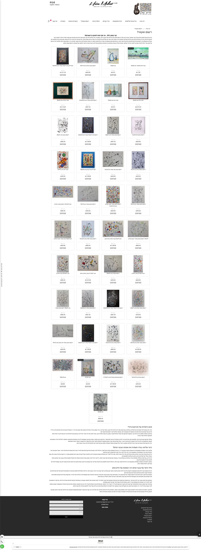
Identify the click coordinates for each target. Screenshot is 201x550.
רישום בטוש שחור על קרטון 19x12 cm (63, 343)
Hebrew (57, 5)
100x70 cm (63, 377)
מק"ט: (138, 70)
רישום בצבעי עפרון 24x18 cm (138, 343)
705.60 (139, 315)
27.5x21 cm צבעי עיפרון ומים (88, 273)
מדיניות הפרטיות (73, 547)
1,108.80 (88, 142)
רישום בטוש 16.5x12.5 (138, 135)
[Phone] (2, 541)
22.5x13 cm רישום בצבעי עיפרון (62, 204)
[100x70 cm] (62, 371)
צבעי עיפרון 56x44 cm (63, 100)
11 (111, 140)
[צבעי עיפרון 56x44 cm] (63, 99)
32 (86, 313)
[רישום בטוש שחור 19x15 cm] (138, 203)
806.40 (63, 142)
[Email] (2, 536)
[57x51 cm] (88, 376)
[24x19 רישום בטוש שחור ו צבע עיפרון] (138, 237)
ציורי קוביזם (106, 21)
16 (86, 174)
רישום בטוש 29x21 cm (63, 135)
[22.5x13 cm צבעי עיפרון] (138, 272)
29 (61, 278)
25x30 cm (100, 412)
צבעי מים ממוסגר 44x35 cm (138, 66)
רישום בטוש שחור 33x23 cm (88, 308)
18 (136, 209)
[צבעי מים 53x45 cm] (138, 99)
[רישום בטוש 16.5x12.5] (138, 134)
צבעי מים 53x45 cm (138, 100)
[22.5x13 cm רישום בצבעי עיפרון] (62, 197)
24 (86, 243)
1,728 (138, 72)
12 (86, 140)
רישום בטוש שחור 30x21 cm (113, 135)
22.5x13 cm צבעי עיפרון (138, 273)
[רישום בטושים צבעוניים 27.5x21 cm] (113, 374)
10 (136, 140)
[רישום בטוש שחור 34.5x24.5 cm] (88, 99)
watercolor (130, 48)
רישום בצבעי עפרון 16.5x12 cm (88, 239)
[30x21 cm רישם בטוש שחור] (63, 307)
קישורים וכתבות (72, 21)
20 (86, 209)
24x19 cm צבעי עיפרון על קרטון (113, 239)
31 (111, 313)
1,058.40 (138, 349)
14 (136, 174)
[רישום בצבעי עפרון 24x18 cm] (138, 341)
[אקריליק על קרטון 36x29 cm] (88, 168)
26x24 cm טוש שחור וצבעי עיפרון (63, 239)
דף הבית (142, 21)
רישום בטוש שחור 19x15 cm (138, 204)
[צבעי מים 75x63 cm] (113, 98)
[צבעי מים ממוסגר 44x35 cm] (138, 59)
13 (61, 140)
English (52, 5)
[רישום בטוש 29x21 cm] (63, 134)
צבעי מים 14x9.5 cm (62, 170)
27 (111, 278)
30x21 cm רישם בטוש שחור (62, 308)
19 (111, 209)
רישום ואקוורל (85, 21)
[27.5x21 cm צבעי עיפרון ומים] (88, 270)
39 (111, 382)
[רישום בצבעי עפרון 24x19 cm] (88, 63)
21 (61, 209)
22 (136, 243)
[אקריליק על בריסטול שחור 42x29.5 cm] (63, 64)
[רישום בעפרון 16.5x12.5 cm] (138, 168)
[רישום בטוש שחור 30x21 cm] (113, 134)
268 (99, 417)
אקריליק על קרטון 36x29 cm (88, 170)
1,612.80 (88, 280)
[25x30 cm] (100, 411)
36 (86, 347)
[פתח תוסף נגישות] (199, 534)
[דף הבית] (142, 9)
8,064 (63, 384)
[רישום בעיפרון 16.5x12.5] (138, 375)
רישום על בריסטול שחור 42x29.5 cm (88, 135)
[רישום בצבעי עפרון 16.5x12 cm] (88, 237)
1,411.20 (63, 72)
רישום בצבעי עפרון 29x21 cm (138, 308)
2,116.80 (63, 107)
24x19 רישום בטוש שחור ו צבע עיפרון (138, 239)
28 (86, 278)
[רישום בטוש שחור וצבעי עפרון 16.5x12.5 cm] (113, 203)
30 (136, 313)
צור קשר (54, 21)
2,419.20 (138, 107)
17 (61, 174)
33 (61, 313)
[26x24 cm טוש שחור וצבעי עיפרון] (62, 237)
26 (136, 278)
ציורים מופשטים (117, 21)
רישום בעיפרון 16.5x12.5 (138, 377)
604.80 (88, 72)
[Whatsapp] (2, 546)
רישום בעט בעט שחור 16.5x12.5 (113, 170)
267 (61, 382)
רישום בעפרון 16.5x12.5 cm (138, 170)
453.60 (139, 176)
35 (111, 347)
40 (86, 382)
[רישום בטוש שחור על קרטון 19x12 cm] (62, 337)
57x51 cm (88, 377)
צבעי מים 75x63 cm (113, 100)
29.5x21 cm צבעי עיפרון (62, 273)
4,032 (88, 384)
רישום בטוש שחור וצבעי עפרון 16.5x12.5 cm (113, 205)
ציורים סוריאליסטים (130, 21)
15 (111, 174)
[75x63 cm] (113, 64)
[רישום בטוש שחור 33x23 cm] (88, 307)
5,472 (113, 72)
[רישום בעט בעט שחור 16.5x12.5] (113, 167)
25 (61, 243)
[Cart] (49, 21)
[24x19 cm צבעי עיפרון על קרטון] (113, 237)
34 (136, 347)
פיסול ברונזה (95, 21)
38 (136, 382)
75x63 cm (113, 66)
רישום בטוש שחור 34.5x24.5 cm (88, 100)
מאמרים (63, 21)
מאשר (17, 547)
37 (61, 347)
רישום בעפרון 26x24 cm (113, 273)
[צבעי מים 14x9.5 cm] (63, 168)
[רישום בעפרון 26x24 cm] (113, 272)
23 (111, 243)
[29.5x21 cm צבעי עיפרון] (63, 272)
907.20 (88, 107)
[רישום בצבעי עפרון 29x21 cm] (138, 307)
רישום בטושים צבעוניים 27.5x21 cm (113, 377)
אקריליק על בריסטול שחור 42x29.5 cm (63, 66)
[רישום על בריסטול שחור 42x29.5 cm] (87, 134)
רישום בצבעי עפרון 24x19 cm (88, 66)
